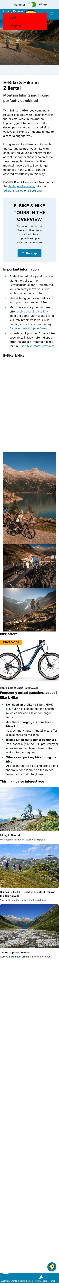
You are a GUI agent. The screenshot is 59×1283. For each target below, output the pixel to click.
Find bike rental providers (37, 346)
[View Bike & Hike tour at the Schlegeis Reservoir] (29, 498)
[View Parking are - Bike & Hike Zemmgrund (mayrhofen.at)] (29, 566)
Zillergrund (35, 190)
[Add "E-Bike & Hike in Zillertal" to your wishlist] (52, 83)
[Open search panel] (46, 14)
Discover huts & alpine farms (28, 328)
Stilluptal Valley (13, 190)
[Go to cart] (39, 14)
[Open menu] (52, 14)
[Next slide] (50, 372)
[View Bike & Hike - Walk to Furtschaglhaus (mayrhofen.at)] (29, 609)
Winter (43, 4)
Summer (19, 4)
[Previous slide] (50, 364)
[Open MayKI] (51, 1266)
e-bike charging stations (33, 311)
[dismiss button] (21, 382)
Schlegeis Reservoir (21, 186)
